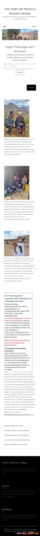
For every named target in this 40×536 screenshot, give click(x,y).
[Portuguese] (34, 533)
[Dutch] (18, 533)
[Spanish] (37, 533)
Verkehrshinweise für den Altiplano (16, 435)
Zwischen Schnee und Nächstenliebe (17, 440)
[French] (23, 533)
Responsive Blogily (29, 531)
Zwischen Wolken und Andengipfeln (16, 430)
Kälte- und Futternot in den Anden (16, 444)
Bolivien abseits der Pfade (13, 426)
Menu (34, 27)
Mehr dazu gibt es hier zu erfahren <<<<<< (19, 415)
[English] (21, 533)
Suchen (31, 87)
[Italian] (29, 533)
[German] (26, 533)
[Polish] (31, 533)
